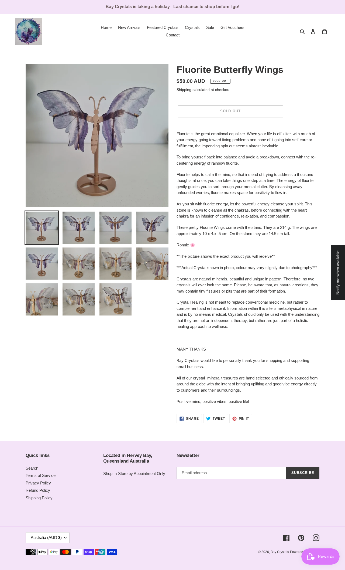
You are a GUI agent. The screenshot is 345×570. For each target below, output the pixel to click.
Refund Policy (38, 490)
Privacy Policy (38, 483)
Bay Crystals (280, 552)
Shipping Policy (39, 498)
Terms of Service (41, 475)
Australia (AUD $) (46, 537)
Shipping (184, 89)
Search (32, 468)
